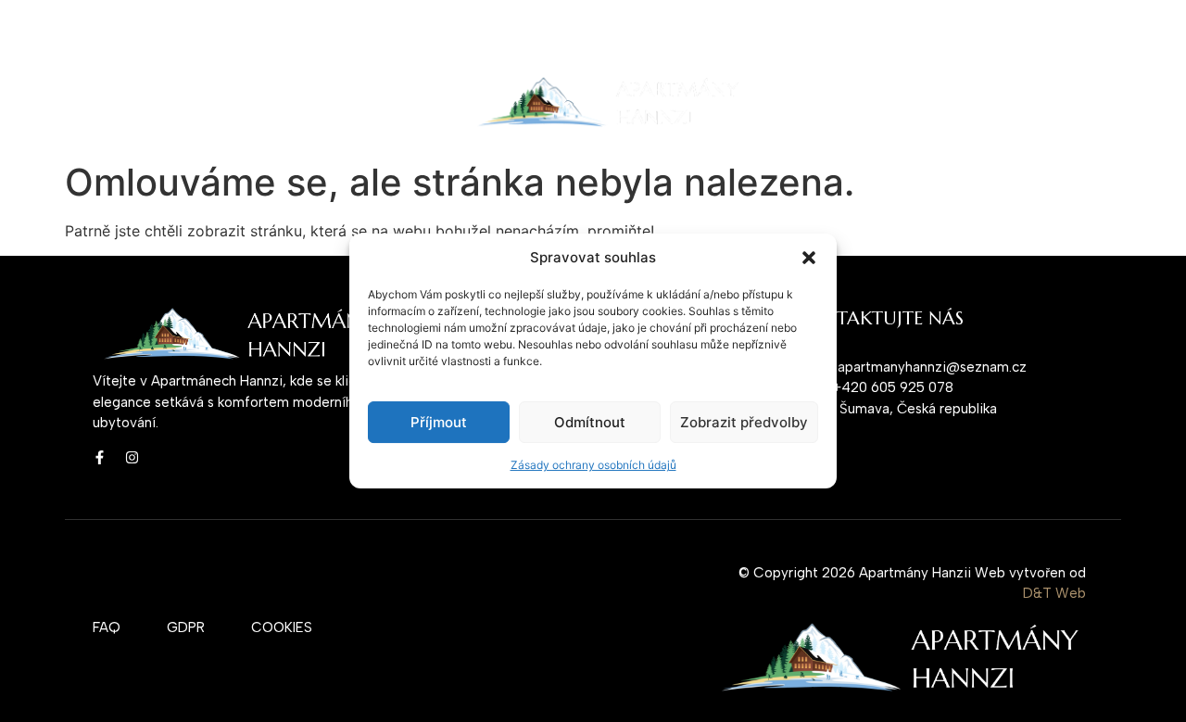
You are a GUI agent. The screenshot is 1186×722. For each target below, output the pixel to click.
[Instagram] (132, 457)
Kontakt (342, 103)
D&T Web (1054, 593)
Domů (106, 103)
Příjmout (438, 422)
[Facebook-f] (100, 457)
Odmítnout (589, 422)
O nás (172, 103)
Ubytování (252, 103)
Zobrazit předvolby (744, 422)
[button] (809, 257)
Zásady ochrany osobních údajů (593, 465)
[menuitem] (828, 103)
